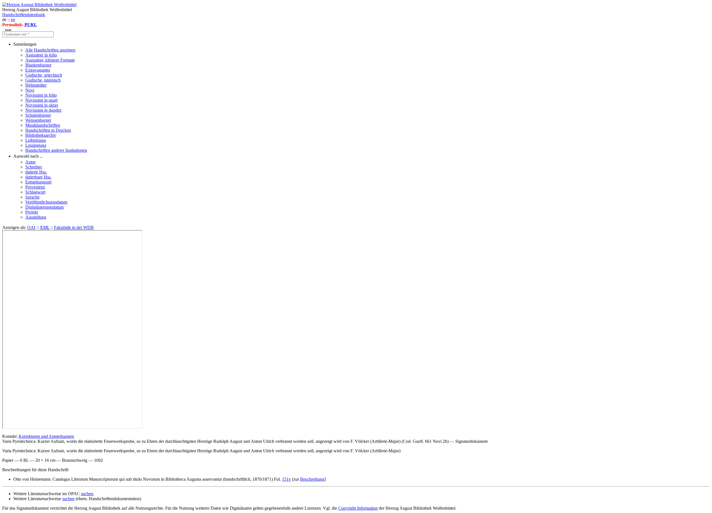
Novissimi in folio (41, 95)
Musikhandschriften (42, 125)
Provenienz (35, 187)
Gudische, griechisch (43, 75)
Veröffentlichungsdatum (46, 202)
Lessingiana (35, 145)
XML (45, 227)
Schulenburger (38, 115)
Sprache (32, 197)
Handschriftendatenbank (23, 14)
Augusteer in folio (41, 55)
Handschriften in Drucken (48, 130)
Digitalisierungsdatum (44, 207)
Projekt (31, 212)
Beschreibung (312, 479)
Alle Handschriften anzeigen (50, 50)
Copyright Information (358, 508)
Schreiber (33, 167)
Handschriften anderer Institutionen (56, 150)
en (13, 19)
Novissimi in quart (41, 100)
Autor (30, 162)
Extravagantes (37, 70)
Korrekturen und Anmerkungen (46, 436)
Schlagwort (35, 192)
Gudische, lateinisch (43, 80)
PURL (30, 24)
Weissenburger (38, 120)
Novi (29, 90)
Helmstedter (35, 85)
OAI (31, 227)
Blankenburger (38, 65)
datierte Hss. (36, 172)
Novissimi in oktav (41, 105)
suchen (87, 493)
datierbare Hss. (38, 177)
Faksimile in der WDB (74, 227)
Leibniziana (35, 140)
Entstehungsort (38, 182)
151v (286, 479)
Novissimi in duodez (43, 110)
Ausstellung (35, 217)
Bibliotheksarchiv (40, 135)
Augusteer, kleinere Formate (50, 60)
